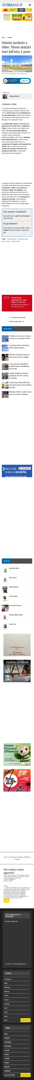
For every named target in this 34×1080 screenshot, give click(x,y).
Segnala (17, 859)
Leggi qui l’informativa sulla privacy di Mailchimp (15, 892)
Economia (6, 1004)
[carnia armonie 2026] (17, 655)
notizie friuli (6, 241)
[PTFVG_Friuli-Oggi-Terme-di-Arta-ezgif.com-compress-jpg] (17, 681)
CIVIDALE (6, 1054)
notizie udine (16, 241)
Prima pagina (7, 979)
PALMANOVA (7, 1071)
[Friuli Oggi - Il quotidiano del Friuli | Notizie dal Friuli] (14, 5)
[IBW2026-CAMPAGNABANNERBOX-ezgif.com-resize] (17, 790)
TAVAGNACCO (7, 1042)
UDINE (5, 1034)
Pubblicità (27, 857)
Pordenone (7, 987)
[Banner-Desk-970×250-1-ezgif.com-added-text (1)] (17, 20)
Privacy (6, 886)
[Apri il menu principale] (29, 5)
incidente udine (23, 239)
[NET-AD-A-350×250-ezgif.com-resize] (17, 764)
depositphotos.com (20, 964)
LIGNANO (6, 1063)
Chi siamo (7, 921)
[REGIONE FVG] (17, 476)
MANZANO (6, 1067)
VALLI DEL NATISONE (9, 1075)
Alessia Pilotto (15, 96)
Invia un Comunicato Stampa (13, 857)
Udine (5, 983)
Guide (5, 1016)
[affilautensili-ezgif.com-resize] (17, 11)
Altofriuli (6, 991)
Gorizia (6, 996)
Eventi (6, 1012)
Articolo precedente (18, 317)
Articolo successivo (15, 321)
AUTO (5, 1020)
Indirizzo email (8, 881)
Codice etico (14, 921)
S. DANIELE (7, 1058)
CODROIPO (7, 1038)
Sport (5, 1008)
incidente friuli (12, 239)
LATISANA (6, 1050)
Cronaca (6, 1000)
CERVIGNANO (7, 1046)
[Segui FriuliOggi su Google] (17, 81)
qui (11, 218)
